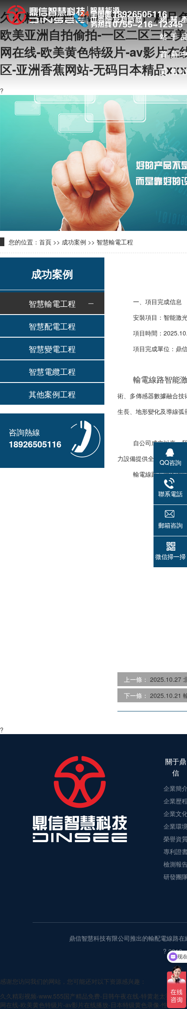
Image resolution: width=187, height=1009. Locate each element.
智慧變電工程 (52, 348)
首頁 (45, 241)
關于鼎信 (173, 21)
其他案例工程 (52, 394)
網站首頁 (163, 21)
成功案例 (74, 241)
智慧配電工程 (52, 326)
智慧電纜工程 (52, 371)
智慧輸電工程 (115, 241)
